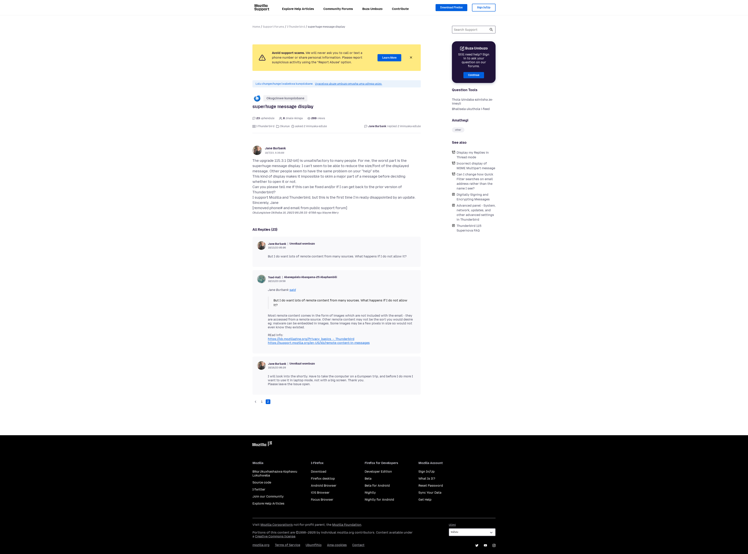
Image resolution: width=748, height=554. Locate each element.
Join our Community (268, 496)
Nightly (370, 492)
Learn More (389, 57)
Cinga (491, 29)
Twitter (476, 545)
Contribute (400, 9)
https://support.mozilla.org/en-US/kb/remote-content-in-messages (319, 343)
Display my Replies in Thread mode (473, 155)
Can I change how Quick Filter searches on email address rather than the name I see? (475, 181)
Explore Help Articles (298, 9)
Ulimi (452, 525)
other (458, 130)
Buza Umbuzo (372, 9)
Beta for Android (377, 485)
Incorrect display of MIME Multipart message (476, 166)
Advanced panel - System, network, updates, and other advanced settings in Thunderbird (476, 212)
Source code (261, 482)
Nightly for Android (379, 499)
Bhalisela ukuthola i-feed (471, 109)
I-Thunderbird (296, 26)
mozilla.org (260, 545)
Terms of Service (287, 545)
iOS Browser (320, 492)
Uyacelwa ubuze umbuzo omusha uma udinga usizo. (348, 83)
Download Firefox (451, 7)
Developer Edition (378, 471)
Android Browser (323, 485)
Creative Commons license (275, 536)
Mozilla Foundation (346, 525)
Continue (473, 75)
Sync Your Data (429, 492)
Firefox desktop (323, 478)
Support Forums (273, 26)
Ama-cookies (337, 545)
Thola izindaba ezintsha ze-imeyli (472, 101)
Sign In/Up (483, 7)
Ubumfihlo (314, 545)
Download (318, 471)
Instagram (494, 545)
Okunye (285, 126)
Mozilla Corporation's (276, 525)
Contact (358, 545)
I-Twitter (258, 489)
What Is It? (426, 478)
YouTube (485, 545)
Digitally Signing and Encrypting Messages (473, 197)
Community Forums (338, 9)
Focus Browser (322, 499)
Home (256, 26)
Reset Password (430, 485)
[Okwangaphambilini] (255, 401)
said (292, 290)
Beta (368, 478)
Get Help (424, 499)
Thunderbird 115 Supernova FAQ (469, 228)
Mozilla (262, 444)
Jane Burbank (275, 148)
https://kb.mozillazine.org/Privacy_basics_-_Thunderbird (311, 339)
